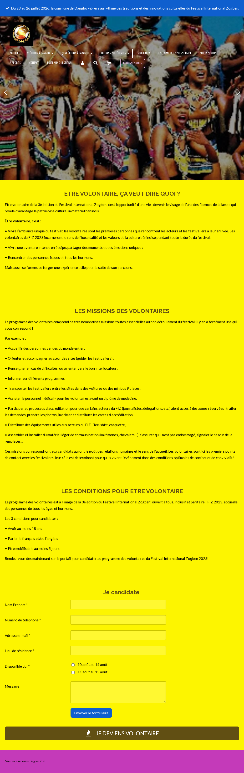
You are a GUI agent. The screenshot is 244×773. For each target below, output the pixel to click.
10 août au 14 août (92, 664)
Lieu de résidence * (19, 651)
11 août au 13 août (92, 672)
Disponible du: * (17, 666)
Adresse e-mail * (17, 635)
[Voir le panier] (108, 63)
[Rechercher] (95, 63)
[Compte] (82, 63)
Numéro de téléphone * (23, 620)
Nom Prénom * (16, 605)
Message (12, 686)
